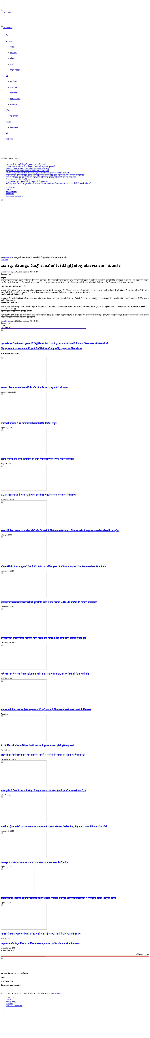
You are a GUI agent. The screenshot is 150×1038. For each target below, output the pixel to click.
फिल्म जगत (14, 128)
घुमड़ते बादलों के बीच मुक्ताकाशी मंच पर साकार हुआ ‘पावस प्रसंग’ (27, 171)
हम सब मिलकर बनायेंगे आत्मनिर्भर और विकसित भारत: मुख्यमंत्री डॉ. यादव (34, 387)
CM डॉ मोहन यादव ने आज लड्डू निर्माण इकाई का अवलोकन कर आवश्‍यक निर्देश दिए (38, 494)
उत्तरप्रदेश (13, 87)
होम (7, 35)
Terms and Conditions (14, 196)
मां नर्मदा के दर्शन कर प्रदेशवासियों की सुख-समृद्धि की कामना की (27, 181)
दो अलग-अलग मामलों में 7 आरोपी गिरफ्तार (19, 179)
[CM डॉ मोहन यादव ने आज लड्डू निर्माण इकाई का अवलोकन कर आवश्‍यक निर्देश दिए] (24, 490)
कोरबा (12, 58)
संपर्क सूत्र (9, 139)
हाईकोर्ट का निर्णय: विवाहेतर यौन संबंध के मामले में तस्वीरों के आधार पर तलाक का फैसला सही (43, 754)
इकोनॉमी (8, 122)
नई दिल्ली (13, 81)
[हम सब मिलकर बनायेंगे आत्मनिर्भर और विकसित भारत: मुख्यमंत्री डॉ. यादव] (24, 382)
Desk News (5, 272)
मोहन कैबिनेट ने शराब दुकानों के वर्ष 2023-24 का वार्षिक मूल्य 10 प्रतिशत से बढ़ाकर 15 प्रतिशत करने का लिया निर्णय (53, 566)
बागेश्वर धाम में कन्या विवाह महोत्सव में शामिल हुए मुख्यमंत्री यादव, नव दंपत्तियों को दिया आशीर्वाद (45, 673)
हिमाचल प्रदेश (15, 99)
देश (7, 76)
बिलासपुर (13, 53)
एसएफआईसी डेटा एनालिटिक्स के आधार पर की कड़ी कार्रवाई (25, 164)
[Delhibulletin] (6, 12)
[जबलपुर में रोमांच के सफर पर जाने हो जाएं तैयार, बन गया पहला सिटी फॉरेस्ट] (24, 857)
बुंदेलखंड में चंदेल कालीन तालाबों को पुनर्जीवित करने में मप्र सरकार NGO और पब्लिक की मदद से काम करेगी (49, 602)
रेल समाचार (14, 116)
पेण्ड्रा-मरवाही (15, 70)
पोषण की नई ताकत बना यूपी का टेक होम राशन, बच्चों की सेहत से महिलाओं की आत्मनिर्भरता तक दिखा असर (41, 177)
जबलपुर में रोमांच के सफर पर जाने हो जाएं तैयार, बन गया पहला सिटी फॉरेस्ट (35, 862)
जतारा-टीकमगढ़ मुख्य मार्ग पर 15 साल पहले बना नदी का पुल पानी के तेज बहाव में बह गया (41, 933)
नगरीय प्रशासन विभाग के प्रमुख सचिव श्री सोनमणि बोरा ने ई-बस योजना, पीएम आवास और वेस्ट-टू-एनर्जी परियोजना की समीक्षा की (48, 183)
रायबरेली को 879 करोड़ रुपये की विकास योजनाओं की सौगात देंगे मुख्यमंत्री (30, 166)
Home (3, 257)
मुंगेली (12, 64)
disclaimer (10, 194)
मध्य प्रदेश (13, 93)
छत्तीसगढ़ (9, 41)
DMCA (9, 190)
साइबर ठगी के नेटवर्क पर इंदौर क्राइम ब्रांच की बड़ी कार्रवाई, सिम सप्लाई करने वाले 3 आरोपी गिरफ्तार (46, 709)
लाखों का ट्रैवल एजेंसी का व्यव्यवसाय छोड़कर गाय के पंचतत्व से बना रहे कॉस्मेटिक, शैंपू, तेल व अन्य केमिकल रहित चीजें (54, 826)
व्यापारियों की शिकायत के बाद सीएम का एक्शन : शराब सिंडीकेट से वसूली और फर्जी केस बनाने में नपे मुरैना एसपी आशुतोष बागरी (58, 897)
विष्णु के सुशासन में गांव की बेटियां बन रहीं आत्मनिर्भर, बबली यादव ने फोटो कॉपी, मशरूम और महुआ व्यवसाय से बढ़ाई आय (45, 175)
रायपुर (12, 47)
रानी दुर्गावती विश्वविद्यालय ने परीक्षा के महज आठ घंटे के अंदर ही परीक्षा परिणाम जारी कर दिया (43, 790)
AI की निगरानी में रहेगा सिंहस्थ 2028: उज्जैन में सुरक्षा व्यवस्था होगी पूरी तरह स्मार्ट (37, 745)
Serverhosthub (55, 993)
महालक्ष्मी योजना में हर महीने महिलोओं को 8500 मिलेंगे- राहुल (28, 423)
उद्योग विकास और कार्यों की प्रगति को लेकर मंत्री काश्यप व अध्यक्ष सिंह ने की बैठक (37, 458)
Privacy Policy (11, 192)
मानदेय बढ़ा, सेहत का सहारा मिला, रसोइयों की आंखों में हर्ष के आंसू (27, 169)
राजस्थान (13, 104)
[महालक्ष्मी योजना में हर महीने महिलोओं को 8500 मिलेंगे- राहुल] (24, 418)
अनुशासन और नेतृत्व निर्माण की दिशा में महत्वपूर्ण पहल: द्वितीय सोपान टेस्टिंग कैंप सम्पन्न (40, 943)
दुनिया (8, 110)
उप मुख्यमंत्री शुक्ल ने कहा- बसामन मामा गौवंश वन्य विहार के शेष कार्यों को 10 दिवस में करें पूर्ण (43, 637)
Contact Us (10, 187)
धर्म (7, 133)
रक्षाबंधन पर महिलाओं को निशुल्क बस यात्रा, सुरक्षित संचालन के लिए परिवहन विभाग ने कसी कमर (37, 173)
